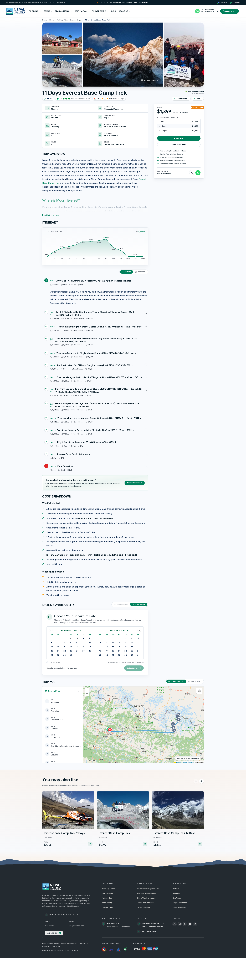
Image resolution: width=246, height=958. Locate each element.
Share (199, 99)
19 (90, 646)
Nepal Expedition (108, 889)
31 (138, 655)
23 (71, 651)
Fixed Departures (179, 907)
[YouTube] (190, 924)
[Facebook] (174, 924)
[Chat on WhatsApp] (198, 172)
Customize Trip (133, 483)
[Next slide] (201, 781)
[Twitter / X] (185, 924)
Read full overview (50, 215)
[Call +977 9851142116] (191, 172)
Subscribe (52, 933)
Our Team (177, 898)
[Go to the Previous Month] (51, 630)
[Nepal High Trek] (15, 11)
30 (71, 655)
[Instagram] (180, 924)
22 (64, 651)
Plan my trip (228, 11)
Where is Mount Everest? (61, 200)
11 (83, 642)
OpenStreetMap (188, 762)
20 (52, 651)
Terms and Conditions (145, 903)
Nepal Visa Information (146, 898)
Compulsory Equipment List (147, 889)
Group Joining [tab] (122, 604)
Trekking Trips (107, 907)
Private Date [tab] (140, 604)
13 (52, 646)
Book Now (179, 138)
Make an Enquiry (179, 144)
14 (58, 646)
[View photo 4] (62, 71)
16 (71, 646)
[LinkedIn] (195, 924)
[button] (173, 724)
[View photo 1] (123, 55)
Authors (176, 889)
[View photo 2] (184, 55)
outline (128, 272)
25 (83, 651)
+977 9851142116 (149, 931)
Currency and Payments (146, 893)
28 (58, 655)
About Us (176, 893)
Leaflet (178, 762)
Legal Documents (180, 903)
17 (77, 646)
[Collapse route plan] (78, 691)
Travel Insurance (143, 907)
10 (77, 642)
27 (52, 655)
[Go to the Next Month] (139, 630)
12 (90, 642)
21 (58, 651)
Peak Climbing (107, 893)
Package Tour (107, 898)
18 (84, 646)
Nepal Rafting (107, 903)
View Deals (143, 3)
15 (64, 646)
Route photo (196, 681)
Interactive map (177, 681)
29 (64, 655)
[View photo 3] (62, 38)
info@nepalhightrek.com (153, 923)
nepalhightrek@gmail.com (153, 926)
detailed (141, 272)
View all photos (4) (151, 80)
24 (77, 651)
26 (90, 651)
